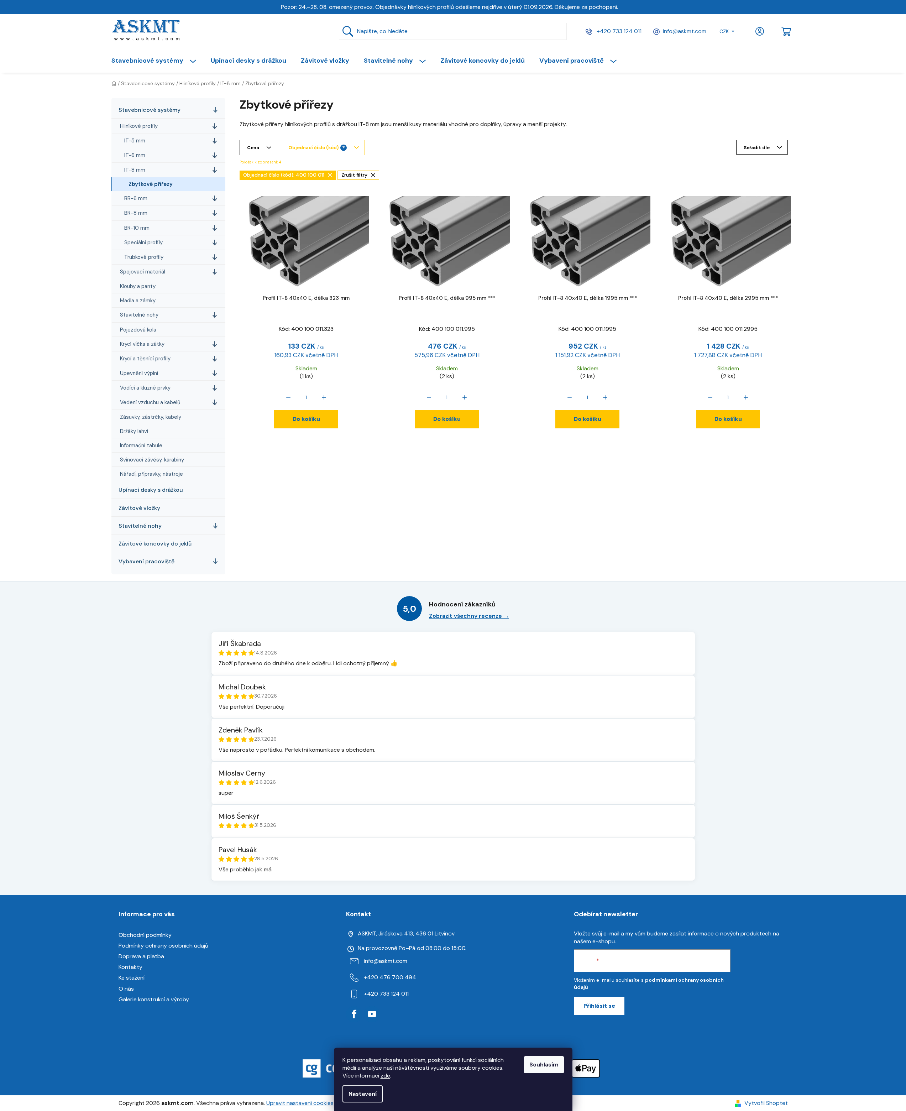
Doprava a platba (141, 956)
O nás (126, 988)
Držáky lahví (134, 431)
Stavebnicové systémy (149, 110)
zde (385, 1075)
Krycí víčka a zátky (142, 344)
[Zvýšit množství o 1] (324, 397)
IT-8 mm (134, 169)
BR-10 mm (137, 227)
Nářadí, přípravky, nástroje (151, 474)
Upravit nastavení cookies (300, 1103)
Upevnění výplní (139, 373)
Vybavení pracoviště (146, 561)
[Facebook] (354, 1014)
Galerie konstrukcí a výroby (154, 999)
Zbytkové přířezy (151, 184)
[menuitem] (157, 60)
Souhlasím (544, 1064)
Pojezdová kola (138, 329)
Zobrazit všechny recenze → (469, 616)
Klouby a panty (138, 286)
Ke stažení (132, 977)
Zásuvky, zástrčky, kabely (150, 417)
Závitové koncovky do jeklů (155, 543)
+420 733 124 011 (618, 31)
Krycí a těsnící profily (145, 358)
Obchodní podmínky (145, 935)
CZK (724, 31)
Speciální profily (143, 242)
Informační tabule (141, 445)
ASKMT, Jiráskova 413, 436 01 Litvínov (406, 933)
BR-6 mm (135, 198)
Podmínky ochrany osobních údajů (163, 945)
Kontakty (130, 967)
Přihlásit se (599, 1006)
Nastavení (363, 1093)
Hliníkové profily (139, 126)
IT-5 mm (134, 140)
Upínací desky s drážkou (151, 490)
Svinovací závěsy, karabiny (152, 459)
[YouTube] (372, 1014)
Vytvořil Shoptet (766, 1103)
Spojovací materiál (142, 271)
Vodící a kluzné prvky (145, 387)
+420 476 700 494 (390, 977)
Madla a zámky (138, 300)
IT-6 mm (134, 155)
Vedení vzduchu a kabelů (150, 402)
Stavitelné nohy (139, 314)
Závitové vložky (139, 508)
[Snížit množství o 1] (288, 397)
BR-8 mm (135, 213)
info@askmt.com (684, 31)
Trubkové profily (143, 257)
